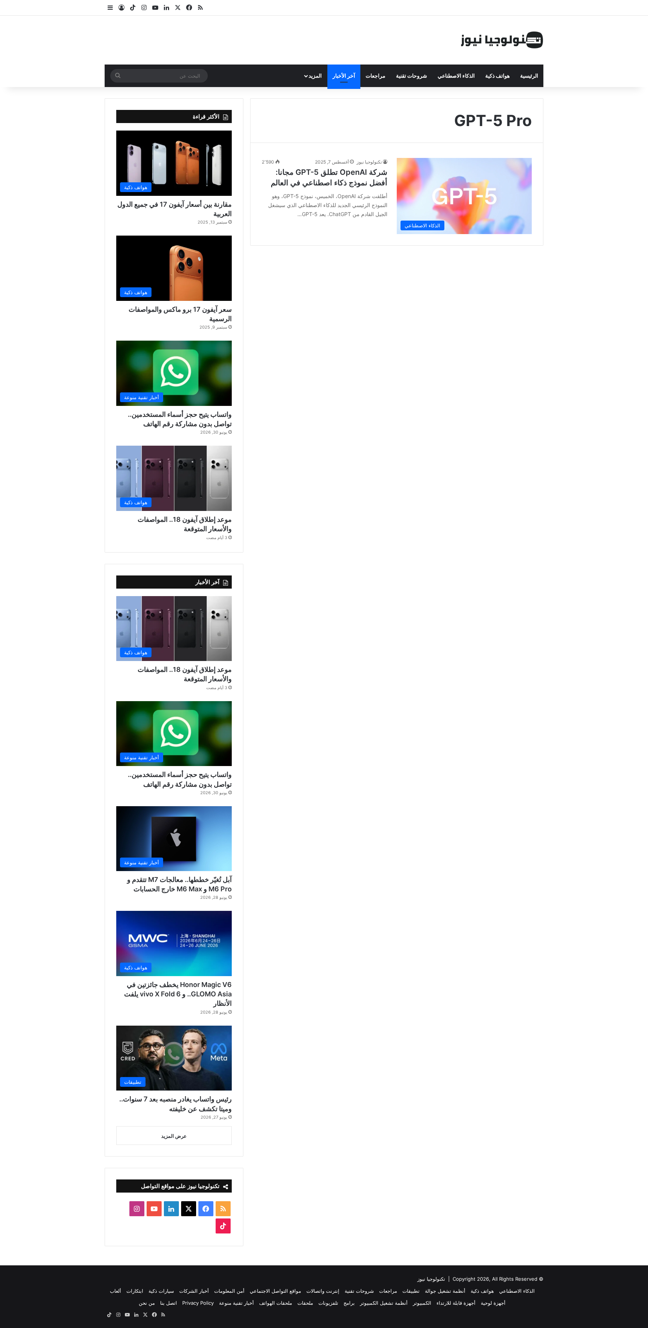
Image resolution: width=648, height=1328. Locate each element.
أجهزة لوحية (493, 1303)
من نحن (147, 1303)
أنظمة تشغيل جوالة (445, 1291)
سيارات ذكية (161, 1291)
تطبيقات (411, 1291)
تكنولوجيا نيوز (369, 162)
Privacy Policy (198, 1303)
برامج (349, 1303)
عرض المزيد (174, 1136)
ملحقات (305, 1303)
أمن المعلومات (229, 1291)
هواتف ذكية (497, 75)
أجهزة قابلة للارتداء (456, 1303)
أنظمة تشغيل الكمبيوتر (384, 1303)
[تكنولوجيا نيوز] (502, 40)
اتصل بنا (168, 1303)
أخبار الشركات (194, 1291)
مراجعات (376, 75)
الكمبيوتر (422, 1303)
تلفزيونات (328, 1303)
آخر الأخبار (344, 75)
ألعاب (115, 1291)
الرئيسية (529, 75)
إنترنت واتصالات (322, 1291)
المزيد (315, 75)
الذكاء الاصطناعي (456, 75)
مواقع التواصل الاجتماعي (275, 1291)
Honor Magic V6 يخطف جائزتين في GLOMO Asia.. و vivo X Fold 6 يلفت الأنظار (178, 994)
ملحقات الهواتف (275, 1303)
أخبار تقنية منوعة (236, 1303)
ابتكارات (134, 1291)
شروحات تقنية (411, 75)
